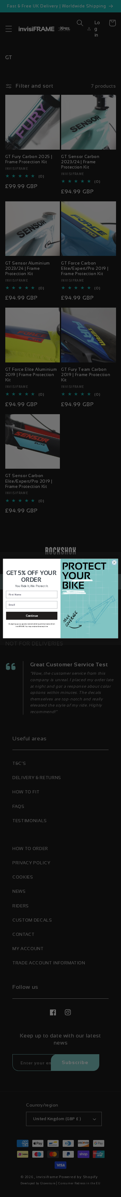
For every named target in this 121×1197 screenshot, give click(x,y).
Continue (32, 615)
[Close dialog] (114, 562)
